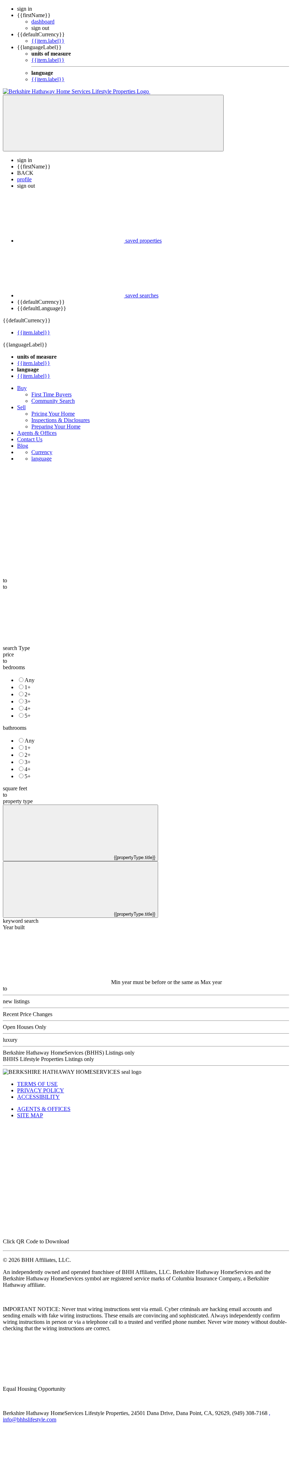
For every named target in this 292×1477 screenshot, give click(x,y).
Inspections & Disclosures (60, 420)
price (8, 654)
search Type (16, 648)
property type (18, 801)
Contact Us (29, 439)
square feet (15, 788)
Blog (22, 446)
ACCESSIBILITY (38, 1097)
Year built (14, 927)
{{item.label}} (47, 41)
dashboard (42, 22)
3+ (28, 701)
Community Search (53, 401)
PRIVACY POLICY (40, 1090)
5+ (28, 716)
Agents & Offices (37, 433)
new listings (16, 1001)
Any (30, 680)
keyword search (20, 921)
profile (24, 179)
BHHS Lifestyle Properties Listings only (48, 1059)
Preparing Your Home (55, 426)
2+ (28, 694)
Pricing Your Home (53, 414)
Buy (22, 388)
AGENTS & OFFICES (44, 1109)
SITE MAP (30, 1115)
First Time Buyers (51, 394)
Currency (41, 452)
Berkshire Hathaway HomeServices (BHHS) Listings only (69, 1053)
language (41, 459)
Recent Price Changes (27, 1014)
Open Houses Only (24, 1027)
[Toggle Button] (113, 123)
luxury (10, 1040)
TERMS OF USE (37, 1084)
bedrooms (14, 667)
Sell (21, 407)
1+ (28, 687)
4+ (28, 709)
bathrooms (14, 728)
